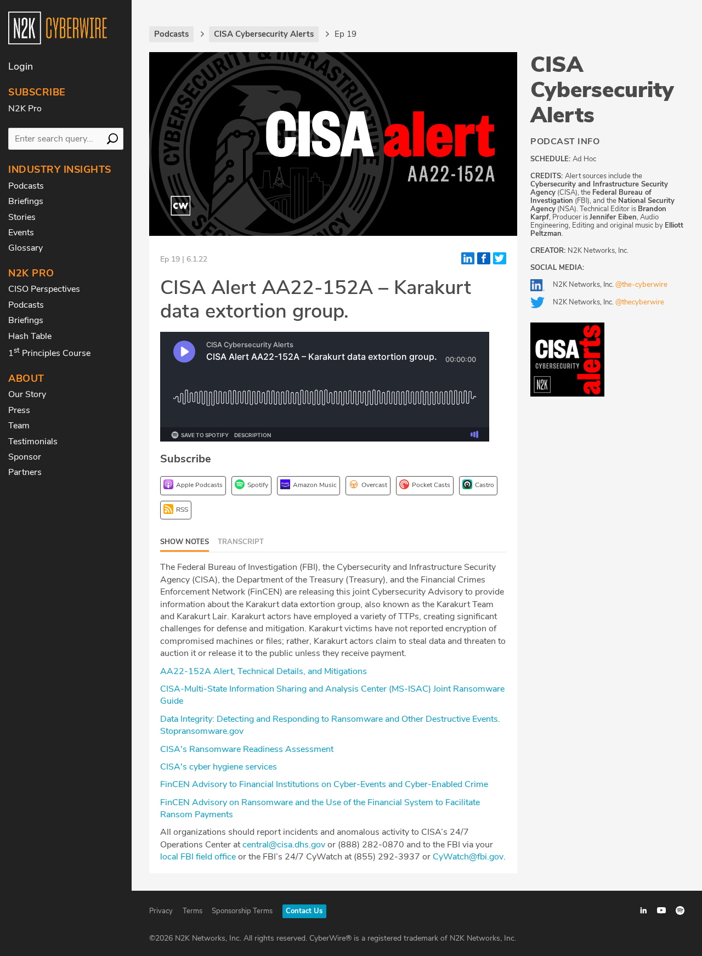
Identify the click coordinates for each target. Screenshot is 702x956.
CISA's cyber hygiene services (218, 767)
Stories (22, 217)
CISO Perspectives (44, 289)
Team (19, 426)
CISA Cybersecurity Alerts (602, 90)
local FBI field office (198, 857)
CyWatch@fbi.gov (468, 857)
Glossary (25, 248)
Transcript (241, 542)
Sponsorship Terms (242, 911)
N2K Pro (25, 109)
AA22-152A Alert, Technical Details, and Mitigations (263, 671)
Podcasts (26, 186)
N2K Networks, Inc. (610, 285)
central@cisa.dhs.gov (283, 845)
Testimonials (33, 441)
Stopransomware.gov (202, 731)
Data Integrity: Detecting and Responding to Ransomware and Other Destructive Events (329, 719)
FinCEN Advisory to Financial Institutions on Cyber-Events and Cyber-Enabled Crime (324, 784)
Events (21, 233)
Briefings (25, 201)
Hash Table (30, 336)
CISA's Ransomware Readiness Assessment (246, 749)
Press (19, 410)
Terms (192, 911)
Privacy (161, 911)
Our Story (27, 394)
